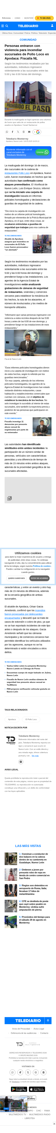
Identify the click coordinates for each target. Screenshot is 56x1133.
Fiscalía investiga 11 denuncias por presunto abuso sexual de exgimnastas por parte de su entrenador (16, 426)
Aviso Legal (39, 1029)
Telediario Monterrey (17, 139)
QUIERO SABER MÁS (16, 578)
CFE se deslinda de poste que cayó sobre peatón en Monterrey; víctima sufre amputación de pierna (33, 905)
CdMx (17, 18)
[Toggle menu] (2, 26)
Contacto (44, 1033)
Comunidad (18, 33)
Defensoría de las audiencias (24, 1033)
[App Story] (37, 1090)
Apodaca (12, 719)
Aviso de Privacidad (21, 1029)
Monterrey (30, 18)
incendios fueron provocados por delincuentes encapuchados (25, 614)
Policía (27, 33)
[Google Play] (19, 1090)
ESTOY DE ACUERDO (39, 578)
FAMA (47, 1110)
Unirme (40, 152)
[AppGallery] (28, 1098)
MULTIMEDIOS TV (17, 1114)
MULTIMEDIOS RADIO (39, 1114)
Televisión (43, 33)
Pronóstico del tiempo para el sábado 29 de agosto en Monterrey (34, 920)
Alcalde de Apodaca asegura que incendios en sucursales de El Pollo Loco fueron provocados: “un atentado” (17, 244)
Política (34, 33)
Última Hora (7, 33)
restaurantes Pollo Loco (17, 173)
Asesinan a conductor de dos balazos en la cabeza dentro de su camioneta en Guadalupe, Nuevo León (33, 858)
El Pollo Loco (31, 719)
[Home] (28, 26)
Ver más (35, 756)
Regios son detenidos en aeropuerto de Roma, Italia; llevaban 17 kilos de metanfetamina (33, 889)
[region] (28, 7)
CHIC (38, 1110)
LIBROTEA (30, 1118)
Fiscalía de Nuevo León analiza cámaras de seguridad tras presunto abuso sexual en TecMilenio (27, 682)
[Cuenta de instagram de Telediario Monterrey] (20, 761)
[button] (7, 131)
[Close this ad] (54, 1124)
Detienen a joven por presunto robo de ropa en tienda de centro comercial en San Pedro (34, 874)
